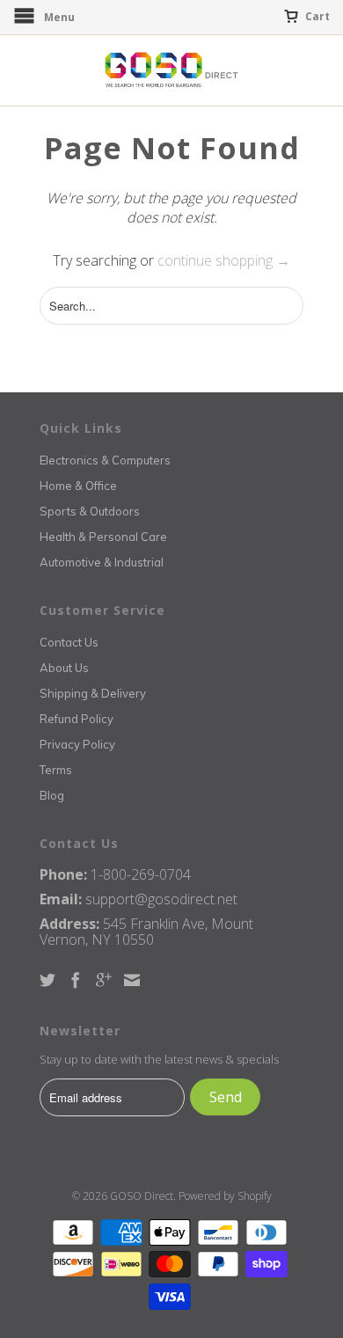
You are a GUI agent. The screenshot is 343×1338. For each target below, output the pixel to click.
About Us (64, 668)
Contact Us (69, 642)
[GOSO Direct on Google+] (104, 980)
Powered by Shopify (225, 1195)
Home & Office (78, 486)
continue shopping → (223, 260)
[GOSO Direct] (171, 70)
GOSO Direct (141, 1195)
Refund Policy (76, 719)
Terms (56, 770)
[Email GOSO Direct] (132, 980)
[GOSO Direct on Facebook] (76, 980)
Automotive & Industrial (102, 562)
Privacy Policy (77, 744)
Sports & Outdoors (90, 511)
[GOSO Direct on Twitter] (47, 980)
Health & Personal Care (103, 537)
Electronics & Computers (105, 460)
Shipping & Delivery (93, 693)
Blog (52, 795)
